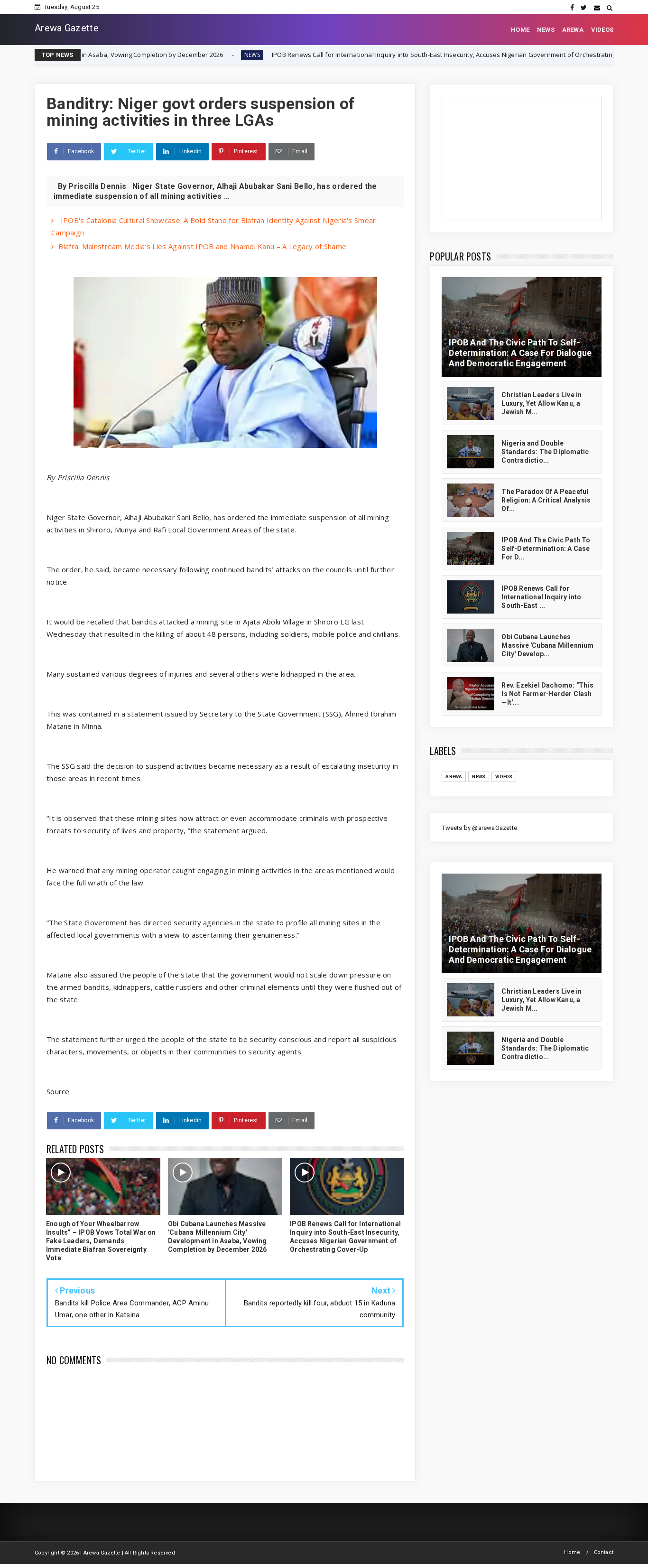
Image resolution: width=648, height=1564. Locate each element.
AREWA (572, 29)
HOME (520, 29)
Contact (603, 1552)
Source (58, 1091)
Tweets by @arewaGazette (479, 827)
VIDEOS (602, 29)
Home (572, 1552)
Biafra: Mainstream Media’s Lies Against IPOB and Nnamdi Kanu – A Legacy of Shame (202, 246)
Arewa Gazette (67, 28)
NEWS (546, 29)
